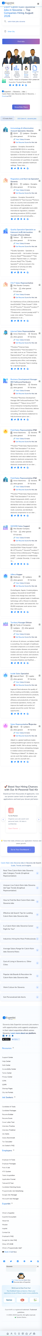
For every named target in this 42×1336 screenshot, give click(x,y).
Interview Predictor (8, 1130)
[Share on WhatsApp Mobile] (26, 85)
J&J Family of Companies (22, 625)
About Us (5, 1221)
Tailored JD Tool (7, 1183)
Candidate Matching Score (11, 1187)
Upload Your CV (35, 72)
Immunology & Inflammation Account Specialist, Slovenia (22, 129)
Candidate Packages (9, 1110)
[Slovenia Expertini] (10, 3)
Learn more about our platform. (23, 1033)
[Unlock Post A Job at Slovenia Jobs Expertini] (30, 1333)
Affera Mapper (16, 574)
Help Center (6, 1061)
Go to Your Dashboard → (21, 849)
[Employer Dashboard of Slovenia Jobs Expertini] (23, 1333)
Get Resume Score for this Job (26, 142)
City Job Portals (7, 1092)
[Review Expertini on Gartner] (9, 1300)
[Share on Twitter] (13, 85)
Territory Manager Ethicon (21, 622)
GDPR (4, 1085)
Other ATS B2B (7, 1244)
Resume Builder (7, 1114)
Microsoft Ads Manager (10, 1199)
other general (18, 136)
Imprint (4, 1228)
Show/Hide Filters (21, 107)
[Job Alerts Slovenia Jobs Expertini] (19, 1333)
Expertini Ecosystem (9, 1217)
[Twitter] (7, 1036)
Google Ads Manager (9, 1195)
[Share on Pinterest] (19, 85)
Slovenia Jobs (18, 1282)
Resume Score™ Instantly (26, 76)
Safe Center (6, 1065)
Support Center (7, 1057)
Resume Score (7, 1118)
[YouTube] (12, 1036)
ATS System (6, 1171)
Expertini (6, 1203)
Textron (16, 237)
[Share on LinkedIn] (16, 85)
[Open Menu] (38, 3)
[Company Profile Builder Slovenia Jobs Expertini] (26, 1333)
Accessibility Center (9, 1069)
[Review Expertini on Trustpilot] (35, 1300)
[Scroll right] (39, 819)
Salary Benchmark (8, 1138)
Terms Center (7, 1073)
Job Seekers (8, 1097)
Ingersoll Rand (18, 676)
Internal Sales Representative (23, 331)
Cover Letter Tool (8, 1122)
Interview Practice (8, 1126)
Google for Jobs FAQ (9, 1240)
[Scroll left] (3, 819)
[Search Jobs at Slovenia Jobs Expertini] (15, 1333)
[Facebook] (4, 1036)
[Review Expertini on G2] (22, 1300)
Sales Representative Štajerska (23, 724)
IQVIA (15, 133)
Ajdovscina (27, 237)
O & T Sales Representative (22, 283)
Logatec (31, 676)
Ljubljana (28, 577)
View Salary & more (23, 139)
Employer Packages (9, 1164)
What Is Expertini (8, 1213)
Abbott (15, 727)
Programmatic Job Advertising (12, 1191)
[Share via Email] (23, 85)
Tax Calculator (7, 1142)
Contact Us (6, 1232)
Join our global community (7, 76)
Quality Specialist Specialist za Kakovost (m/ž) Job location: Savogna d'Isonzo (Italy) (23, 232)
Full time (33, 136)
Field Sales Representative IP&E (24, 430)
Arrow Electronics (19, 334)
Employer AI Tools (8, 1160)
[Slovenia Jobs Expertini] (21, 1018)
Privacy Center (7, 1077)
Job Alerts (5, 1134)
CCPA (4, 1081)
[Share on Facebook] (10, 85)
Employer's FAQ (7, 1236)
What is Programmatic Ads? (12, 1248)
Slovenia (34, 334)
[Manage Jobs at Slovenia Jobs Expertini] (34, 1333)
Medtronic (16, 577)
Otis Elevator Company (21, 285)
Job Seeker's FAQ (8, 1146)
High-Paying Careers (17, 76)
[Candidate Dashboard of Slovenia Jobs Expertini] (11, 1333)
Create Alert (8, 119)
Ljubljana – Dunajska (30, 133)
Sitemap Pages (7, 1088)
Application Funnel (8, 1179)
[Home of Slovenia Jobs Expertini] (7, 1333)
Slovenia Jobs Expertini (12, 1024)
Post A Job (6, 1168)
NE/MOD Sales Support (20, 526)
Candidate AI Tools (8, 1107)
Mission (5, 1225)
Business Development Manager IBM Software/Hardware (24, 380)
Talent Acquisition (8, 1175)
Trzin (15, 288)
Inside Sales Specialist (20, 673)
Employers (7, 1150)
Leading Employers (17, 73)
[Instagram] (10, 1036)
